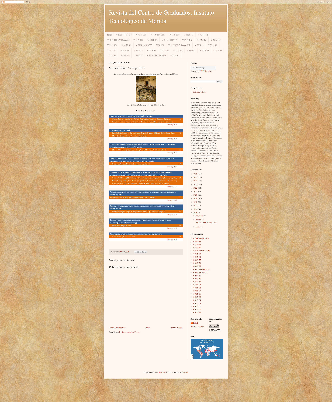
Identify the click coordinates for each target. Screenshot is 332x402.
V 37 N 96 (124, 50)
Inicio (109, 34)
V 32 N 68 (197, 288)
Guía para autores (199, 92)
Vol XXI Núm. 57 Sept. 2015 (206, 222)
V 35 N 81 (197, 247)
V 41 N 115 (141, 34)
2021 (195, 191)
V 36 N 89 (217, 50)
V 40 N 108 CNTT (170, 39)
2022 (195, 188)
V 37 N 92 (177, 50)
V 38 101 (160, 45)
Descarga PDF (172, 125)
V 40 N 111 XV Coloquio (118, 39)
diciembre (199, 215)
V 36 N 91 (191, 50)
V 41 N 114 (174, 34)
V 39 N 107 (187, 39)
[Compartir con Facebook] (143, 252)
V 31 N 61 (197, 309)
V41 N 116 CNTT (124, 34)
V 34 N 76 (197, 263)
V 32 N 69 (197, 284)
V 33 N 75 (197, 266)
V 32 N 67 (197, 291)
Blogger (185, 372)
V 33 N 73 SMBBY (200, 272)
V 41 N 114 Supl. (157, 34)
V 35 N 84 (174, 55)
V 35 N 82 (197, 244)
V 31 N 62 (197, 306)
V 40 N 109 (152, 39)
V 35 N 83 (197, 241)
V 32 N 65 (197, 297)
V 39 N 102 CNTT (144, 45)
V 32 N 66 (197, 294)
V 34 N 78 (197, 257)
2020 (195, 195)
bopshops (162, 372)
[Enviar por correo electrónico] (135, 252)
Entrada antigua (176, 327)
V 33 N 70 (197, 281)
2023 (195, 184)
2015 (195, 212)
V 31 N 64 (197, 300)
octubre (199, 219)
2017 (195, 205)
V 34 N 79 (197, 254)
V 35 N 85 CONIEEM (156, 55)
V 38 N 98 (212, 45)
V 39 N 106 (201, 39)
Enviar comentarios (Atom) (129, 332)
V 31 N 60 (197, 312)
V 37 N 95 (138, 50)
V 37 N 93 (164, 50)
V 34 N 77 (197, 260)
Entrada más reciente (117, 327)
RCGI (195, 323)
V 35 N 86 (111, 55)
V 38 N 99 (199, 45)
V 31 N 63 (197, 303)
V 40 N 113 (188, 34)
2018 (195, 202)
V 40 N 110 (138, 39)
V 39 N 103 (126, 45)
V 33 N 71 (197, 278)
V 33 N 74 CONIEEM (201, 269)
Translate (208, 71)
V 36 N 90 (204, 50)
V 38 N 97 (111, 50)
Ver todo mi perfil (197, 326)
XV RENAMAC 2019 (201, 238)
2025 (195, 177)
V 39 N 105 (216, 39)
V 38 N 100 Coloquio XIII (179, 45)
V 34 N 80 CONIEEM (201, 250)
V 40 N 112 (203, 34)
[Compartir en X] (140, 252)
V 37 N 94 (151, 50)
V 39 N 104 (112, 45)
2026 (195, 173)
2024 (195, 180)
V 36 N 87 (138, 55)
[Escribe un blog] (138, 252)
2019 (195, 198)
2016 (195, 209)
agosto (198, 226)
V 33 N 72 (197, 275)
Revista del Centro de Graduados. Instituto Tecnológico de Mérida (161, 16)
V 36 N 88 (124, 55)
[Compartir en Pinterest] (145, 252)
